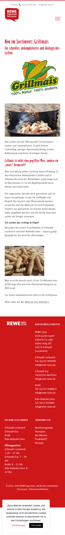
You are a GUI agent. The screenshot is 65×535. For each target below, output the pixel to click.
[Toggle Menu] (57, 18)
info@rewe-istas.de (46, 5)
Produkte (41, 439)
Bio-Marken (41, 435)
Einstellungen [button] (18, 525)
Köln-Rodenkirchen (15, 439)
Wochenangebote (44, 427)
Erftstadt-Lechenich (15, 427)
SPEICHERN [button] (36, 525)
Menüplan (40, 431)
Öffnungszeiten (13, 445)
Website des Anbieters (37, 301)
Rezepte (39, 442)
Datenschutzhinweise (38, 489)
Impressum (22, 489)
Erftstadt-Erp (11, 431)
